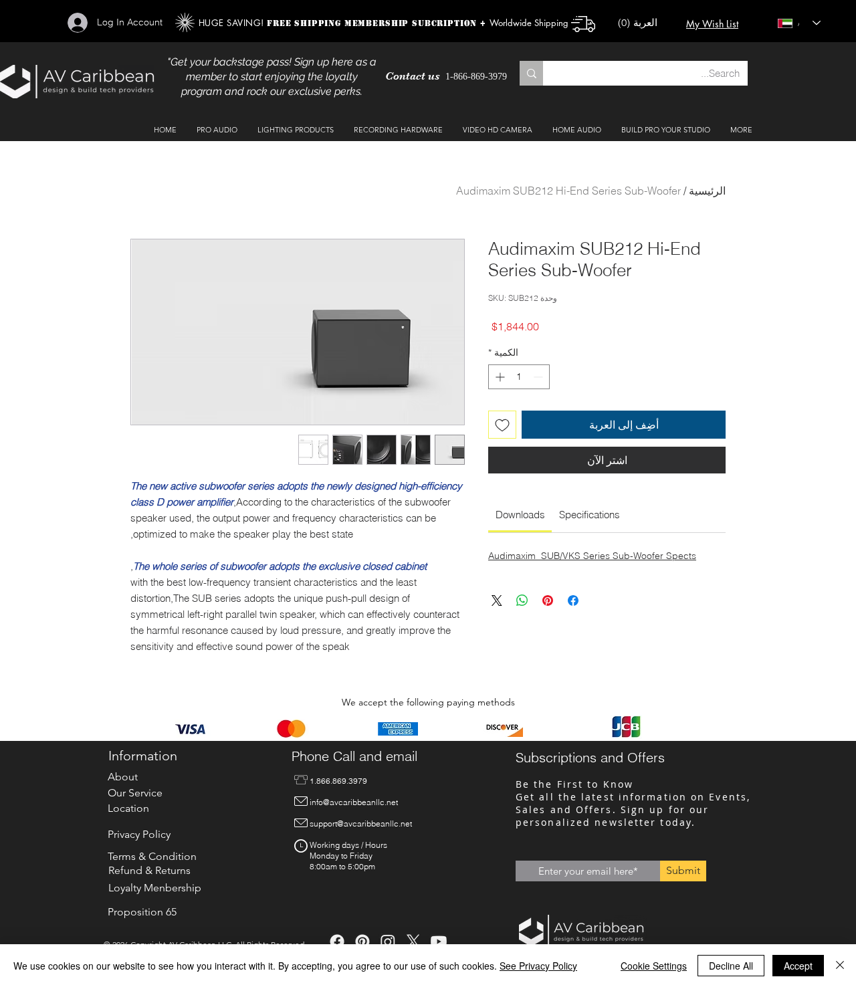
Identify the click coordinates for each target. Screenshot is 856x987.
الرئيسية (707, 190)
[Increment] (498, 377)
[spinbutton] (519, 377)
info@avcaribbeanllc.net (354, 802)
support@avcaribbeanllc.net (361, 823)
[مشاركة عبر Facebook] (573, 600)
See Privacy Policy (538, 965)
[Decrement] (539, 377)
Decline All (731, 965)
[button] (643, 23)
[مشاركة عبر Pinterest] (548, 600)
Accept (798, 965)
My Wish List (712, 23)
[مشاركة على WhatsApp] (522, 600)
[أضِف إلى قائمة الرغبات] (502, 425)
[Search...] (531, 73)
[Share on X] (497, 600)
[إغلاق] (840, 965)
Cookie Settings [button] (654, 965)
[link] (520, 514)
